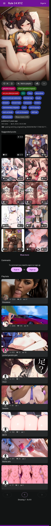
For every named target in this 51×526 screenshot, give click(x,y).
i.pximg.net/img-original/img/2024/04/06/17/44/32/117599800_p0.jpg (26, 127)
